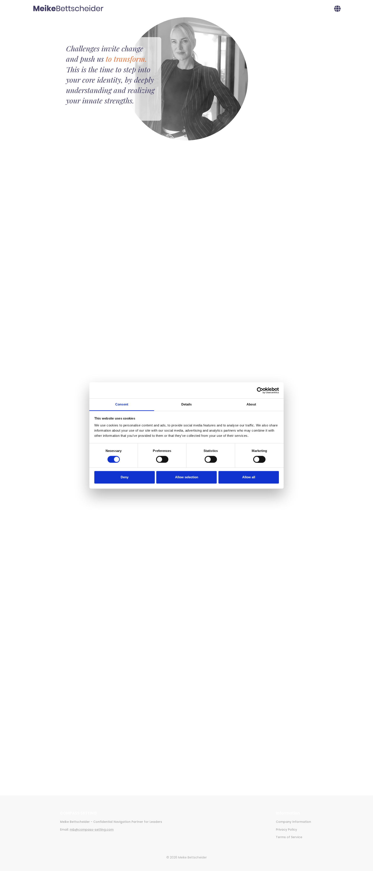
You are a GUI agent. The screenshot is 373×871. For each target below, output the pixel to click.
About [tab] (251, 404)
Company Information (293, 822)
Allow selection (186, 477)
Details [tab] (186, 404)
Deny (124, 477)
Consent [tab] (121, 404)
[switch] (162, 459)
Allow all (248, 477)
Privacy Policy (286, 829)
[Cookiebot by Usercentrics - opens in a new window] (260, 390)
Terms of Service (289, 837)
